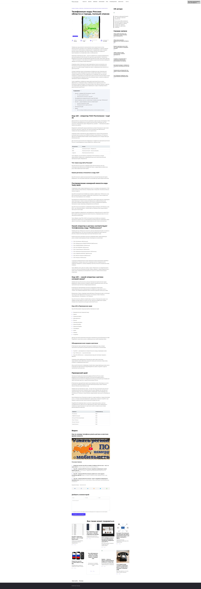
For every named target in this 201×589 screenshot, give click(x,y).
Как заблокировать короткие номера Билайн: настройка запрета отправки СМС (93, 556)
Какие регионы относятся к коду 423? (85, 96)
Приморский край (79, 106)
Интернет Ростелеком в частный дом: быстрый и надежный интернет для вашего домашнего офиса (122, 536)
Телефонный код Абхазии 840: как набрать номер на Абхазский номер (121, 71)
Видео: (76, 108)
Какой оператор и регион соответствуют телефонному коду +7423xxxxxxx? (91, 100)
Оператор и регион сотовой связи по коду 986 (77, 562)
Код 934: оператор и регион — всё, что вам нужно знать (77, 538)
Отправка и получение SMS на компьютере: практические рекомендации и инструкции (120, 59)
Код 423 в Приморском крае (83, 103)
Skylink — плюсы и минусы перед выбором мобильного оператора (108, 560)
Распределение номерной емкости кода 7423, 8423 (86, 98)
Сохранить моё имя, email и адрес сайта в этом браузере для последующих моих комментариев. (90, 511)
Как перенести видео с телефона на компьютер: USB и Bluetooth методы (121, 66)
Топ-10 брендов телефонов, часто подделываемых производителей (121, 76)
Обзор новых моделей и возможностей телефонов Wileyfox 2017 (121, 41)
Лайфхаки (95, 1)
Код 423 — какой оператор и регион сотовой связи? (86, 101)
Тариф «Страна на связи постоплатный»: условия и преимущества (119, 53)
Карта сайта (75, 580)
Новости (84, 1)
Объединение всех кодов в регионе (84, 104)
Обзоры (89, 1)
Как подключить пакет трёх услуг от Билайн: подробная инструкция (93, 533)
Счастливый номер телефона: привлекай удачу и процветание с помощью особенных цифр (122, 567)
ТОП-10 (127, 1)
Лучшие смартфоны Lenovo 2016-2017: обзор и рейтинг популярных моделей (121, 47)
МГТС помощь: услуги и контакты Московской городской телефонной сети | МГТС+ (108, 539)
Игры (107, 1)
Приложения (101, 1)
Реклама (81, 580)
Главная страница (75, 8)
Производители (113, 1)
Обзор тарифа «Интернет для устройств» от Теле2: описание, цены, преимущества (120, 34)
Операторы (120, 1)
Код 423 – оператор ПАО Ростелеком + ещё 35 (85, 93)
